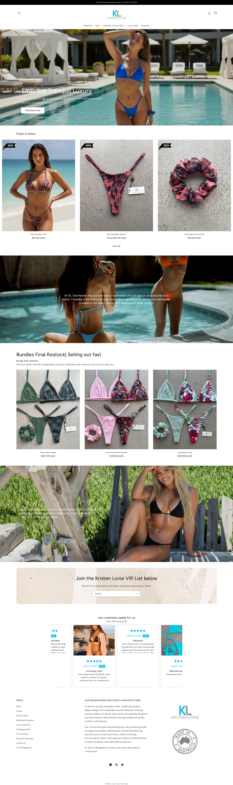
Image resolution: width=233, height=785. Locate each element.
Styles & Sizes (22, 715)
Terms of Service (23, 725)
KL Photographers (24, 747)
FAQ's (18, 706)
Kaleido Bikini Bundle (48, 452)
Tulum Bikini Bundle (184, 452)
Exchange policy (23, 729)
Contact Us (21, 743)
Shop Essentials (33, 110)
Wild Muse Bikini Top (38, 234)
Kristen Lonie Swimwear (119, 784)
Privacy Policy (22, 734)
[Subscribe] (137, 594)
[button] (19, 13)
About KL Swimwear (24, 738)
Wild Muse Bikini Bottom (116, 234)
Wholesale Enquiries (25, 720)
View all (116, 246)
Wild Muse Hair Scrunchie (194, 234)
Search (19, 711)
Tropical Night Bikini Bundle (116, 452)
